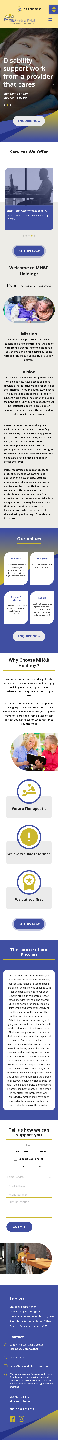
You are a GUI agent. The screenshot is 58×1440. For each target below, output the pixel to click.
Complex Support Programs (26, 1311)
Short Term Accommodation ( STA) (30, 1321)
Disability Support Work (23, 1306)
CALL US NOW (29, 251)
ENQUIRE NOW (29, 121)
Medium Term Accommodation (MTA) (32, 1316)
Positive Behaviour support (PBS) (29, 1326)
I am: (29, 1145)
